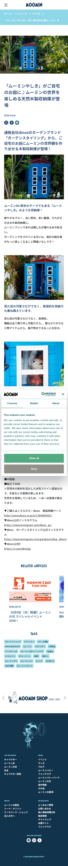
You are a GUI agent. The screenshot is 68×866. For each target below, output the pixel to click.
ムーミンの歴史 (11, 805)
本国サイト (43, 823)
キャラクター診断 (12, 774)
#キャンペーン (25, 656)
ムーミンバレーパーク (49, 777)
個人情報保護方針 (46, 812)
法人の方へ (9, 815)
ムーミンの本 (10, 766)
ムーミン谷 (9, 763)
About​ (7, 801)
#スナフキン (40, 646)
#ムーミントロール (25, 665)
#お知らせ (50, 661)
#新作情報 (9, 665)
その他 (41, 788)
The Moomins (10, 755)
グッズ (36, 13)
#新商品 (52, 646)
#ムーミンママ (11, 661)
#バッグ (39, 661)
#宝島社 (50, 651)
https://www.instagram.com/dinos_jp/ (28, 525)
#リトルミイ (29, 641)
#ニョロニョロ (11, 651)
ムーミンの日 (44, 781)
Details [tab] (34, 403)
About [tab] (55, 403)
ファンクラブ (44, 774)
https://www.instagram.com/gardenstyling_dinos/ (35, 539)
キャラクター (10, 759)
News (40, 755)
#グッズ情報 (43, 641)
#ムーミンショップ (13, 641)
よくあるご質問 (45, 805)
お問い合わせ (44, 808)
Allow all (34, 458)
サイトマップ (44, 819)
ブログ (41, 766)
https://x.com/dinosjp (17, 549)
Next (64, 697)
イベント (42, 759)
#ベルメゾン (10, 656)
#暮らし (45, 656)
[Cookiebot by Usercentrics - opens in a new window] (42, 394)
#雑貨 (36, 656)
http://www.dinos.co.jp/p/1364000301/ (28, 515)
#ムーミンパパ (26, 661)
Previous (3, 697)
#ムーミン (27, 646)
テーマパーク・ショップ (16, 812)
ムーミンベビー (45, 770)
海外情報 (42, 784)
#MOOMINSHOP (12, 646)
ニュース (22, 13)
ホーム (8, 13)
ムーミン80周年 (46, 792)
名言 (6, 770)
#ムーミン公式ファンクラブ (31, 651)
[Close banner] (63, 394)
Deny (34, 468)
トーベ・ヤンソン (12, 808)
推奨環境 (42, 815)
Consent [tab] (12, 403)
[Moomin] (34, 5)
